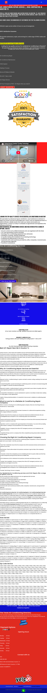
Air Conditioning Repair (6, 55)
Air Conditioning (27, 686)
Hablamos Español (23, 608)
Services (16, 686)
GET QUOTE (7, 87)
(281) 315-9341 (22, 606)
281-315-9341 (14, 16)
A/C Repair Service (5, 80)
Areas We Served (9, 686)
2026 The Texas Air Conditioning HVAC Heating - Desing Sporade (20, 689)
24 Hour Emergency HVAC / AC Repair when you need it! (15, 84)
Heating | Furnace (4, 68)
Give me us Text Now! (8, 281)
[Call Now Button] (23, 690)
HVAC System (3, 64)
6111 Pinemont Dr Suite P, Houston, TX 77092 (10, 664)
